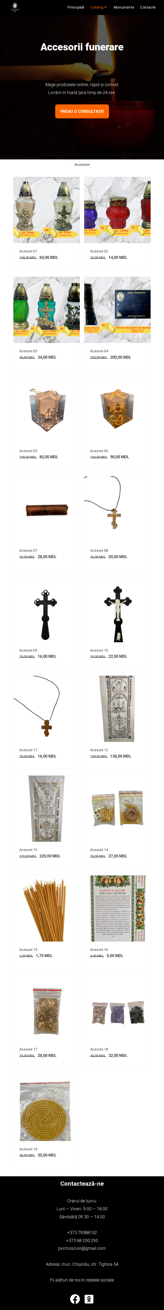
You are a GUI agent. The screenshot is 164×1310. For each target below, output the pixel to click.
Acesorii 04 (99, 351)
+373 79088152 (82, 1232)
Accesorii (82, 164)
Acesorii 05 (28, 451)
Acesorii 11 (28, 750)
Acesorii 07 (28, 550)
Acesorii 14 (99, 850)
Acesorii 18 (99, 1049)
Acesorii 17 (28, 1049)
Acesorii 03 (28, 351)
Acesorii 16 (99, 950)
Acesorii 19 (28, 1149)
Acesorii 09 (28, 650)
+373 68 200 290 (82, 1240)
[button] (82, 111)
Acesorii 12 (99, 750)
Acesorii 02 (99, 251)
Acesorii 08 (99, 550)
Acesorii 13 (28, 850)
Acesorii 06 (99, 451)
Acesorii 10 (99, 650)
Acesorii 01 (28, 251)
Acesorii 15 (28, 950)
